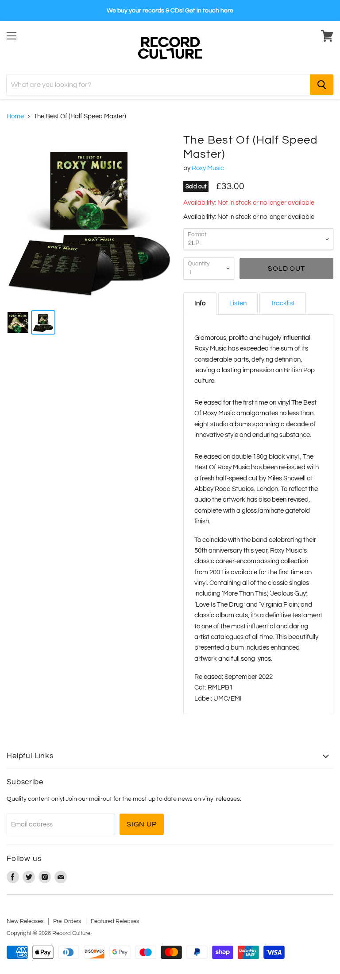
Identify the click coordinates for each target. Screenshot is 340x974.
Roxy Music (208, 168)
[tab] (199, 303)
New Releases (25, 921)
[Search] (321, 84)
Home (15, 116)
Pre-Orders (67, 921)
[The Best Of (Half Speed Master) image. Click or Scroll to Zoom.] (91, 217)
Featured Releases (115, 921)
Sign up (142, 824)
